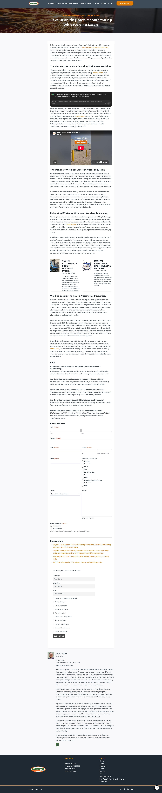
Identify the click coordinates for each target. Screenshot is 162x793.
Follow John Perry (61, 605)
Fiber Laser (87, 461)
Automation (67, 3)
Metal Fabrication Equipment (83, 15)
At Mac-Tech (54, 349)
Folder (86, 477)
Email (54, 590)
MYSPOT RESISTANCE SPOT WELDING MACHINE (102, 265)
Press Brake (87, 464)
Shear (86, 466)
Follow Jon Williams (61, 631)
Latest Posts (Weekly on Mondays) (66, 598)
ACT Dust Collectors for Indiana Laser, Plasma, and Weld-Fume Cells (77, 562)
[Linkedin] (128, 789)
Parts (101, 774)
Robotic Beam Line (89, 472)
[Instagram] (124, 789)
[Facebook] (120, 789)
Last (83, 433)
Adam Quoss (61, 653)
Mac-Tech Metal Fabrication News (111, 779)
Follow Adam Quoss (61, 609)
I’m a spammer (57, 526)
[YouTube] (131, 789)
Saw (85, 469)
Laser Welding (67, 15)
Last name (56, 583)
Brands (102, 769)
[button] (156, 787)
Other (85, 485)
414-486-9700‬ (70, 769)
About (101, 763)
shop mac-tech (125, 3)
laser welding (71, 225)
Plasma (86, 474)
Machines (102, 766)
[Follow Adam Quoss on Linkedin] (57, 744)
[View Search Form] (112, 3)
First (51, 433)
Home (101, 761)
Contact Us (103, 782)
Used (59, 3)
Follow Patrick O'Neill (62, 624)
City (82, 453)
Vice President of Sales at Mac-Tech (95, 47)
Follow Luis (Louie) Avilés (63, 617)
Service (102, 771)
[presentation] (54, 265)
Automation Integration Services (93, 480)
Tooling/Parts (88, 483)
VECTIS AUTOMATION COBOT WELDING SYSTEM (69, 266)
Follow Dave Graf (60, 613)
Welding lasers (98, 73)
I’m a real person (57, 528)
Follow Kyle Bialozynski (62, 628)
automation (80, 116)
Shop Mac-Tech (105, 776)
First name (56, 576)
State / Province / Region (103, 453)
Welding (97, 15)
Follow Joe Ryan (60, 602)
